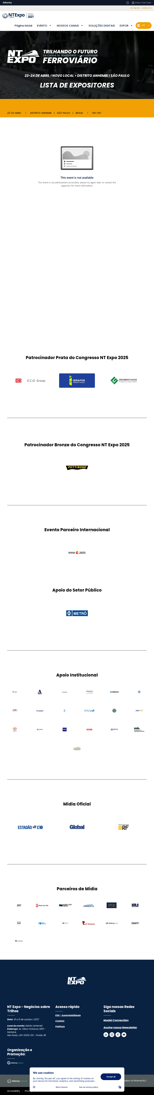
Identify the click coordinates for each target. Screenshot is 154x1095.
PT (143, 25)
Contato (59, 1020)
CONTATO (147, 8)
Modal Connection (116, 1020)
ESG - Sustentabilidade (68, 1015)
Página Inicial (23, 25)
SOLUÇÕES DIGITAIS (102, 25)
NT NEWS (135, 8)
